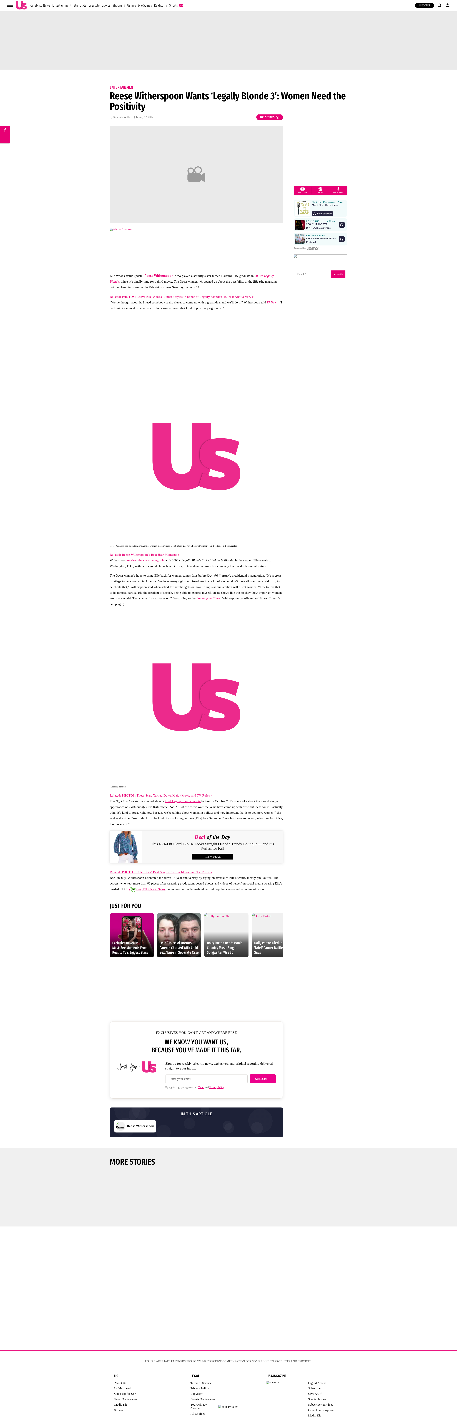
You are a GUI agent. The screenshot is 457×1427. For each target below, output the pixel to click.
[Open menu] (10, 5)
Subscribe (424, 5)
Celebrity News (40, 5)
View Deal (212, 856)
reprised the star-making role (145, 560)
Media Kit (120, 1404)
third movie (183, 801)
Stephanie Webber (122, 117)
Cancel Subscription (321, 1410)
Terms (201, 1087)
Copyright (196, 1393)
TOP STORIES (267, 117)
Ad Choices (197, 1413)
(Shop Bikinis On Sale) (147, 889)
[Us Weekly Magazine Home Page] (21, 5)
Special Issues (317, 1399)
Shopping (118, 5)
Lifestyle (94, 5)
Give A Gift (315, 1393)
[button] (439, 5)
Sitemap (119, 1410)
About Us (120, 1383)
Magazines (145, 5)
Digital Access (317, 1383)
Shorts (173, 5)
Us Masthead (122, 1388)
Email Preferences (125, 1399)
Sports (106, 5)
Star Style (80, 5)
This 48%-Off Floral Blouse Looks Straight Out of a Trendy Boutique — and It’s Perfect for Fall (212, 846)
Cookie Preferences (202, 1399)
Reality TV (160, 5)
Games (131, 5)
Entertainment (61, 5)
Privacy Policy (216, 1087)
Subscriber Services (320, 1404)
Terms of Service (201, 1383)
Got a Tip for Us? (125, 1393)
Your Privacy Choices (198, 1406)
